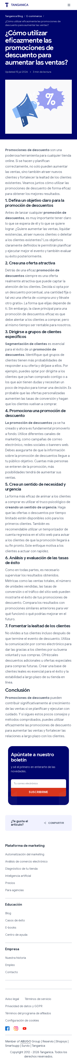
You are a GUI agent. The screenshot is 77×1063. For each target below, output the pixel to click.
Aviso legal (12, 999)
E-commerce (34, 16)
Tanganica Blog (14, 16)
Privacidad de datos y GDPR (23, 1006)
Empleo (10, 965)
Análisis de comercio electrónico (26, 861)
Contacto (11, 972)
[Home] (16, 5)
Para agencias (14, 890)
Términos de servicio (38, 999)
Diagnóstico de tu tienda (21, 869)
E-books (10, 927)
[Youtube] (24, 1028)
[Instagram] (16, 1028)
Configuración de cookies (22, 1020)
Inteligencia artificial (18, 876)
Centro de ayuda (16, 935)
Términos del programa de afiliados (28, 1013)
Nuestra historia (15, 958)
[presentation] (69, 5)
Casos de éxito (15, 920)
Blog (8, 913)
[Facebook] (7, 1028)
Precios (10, 883)
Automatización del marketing (24, 854)
